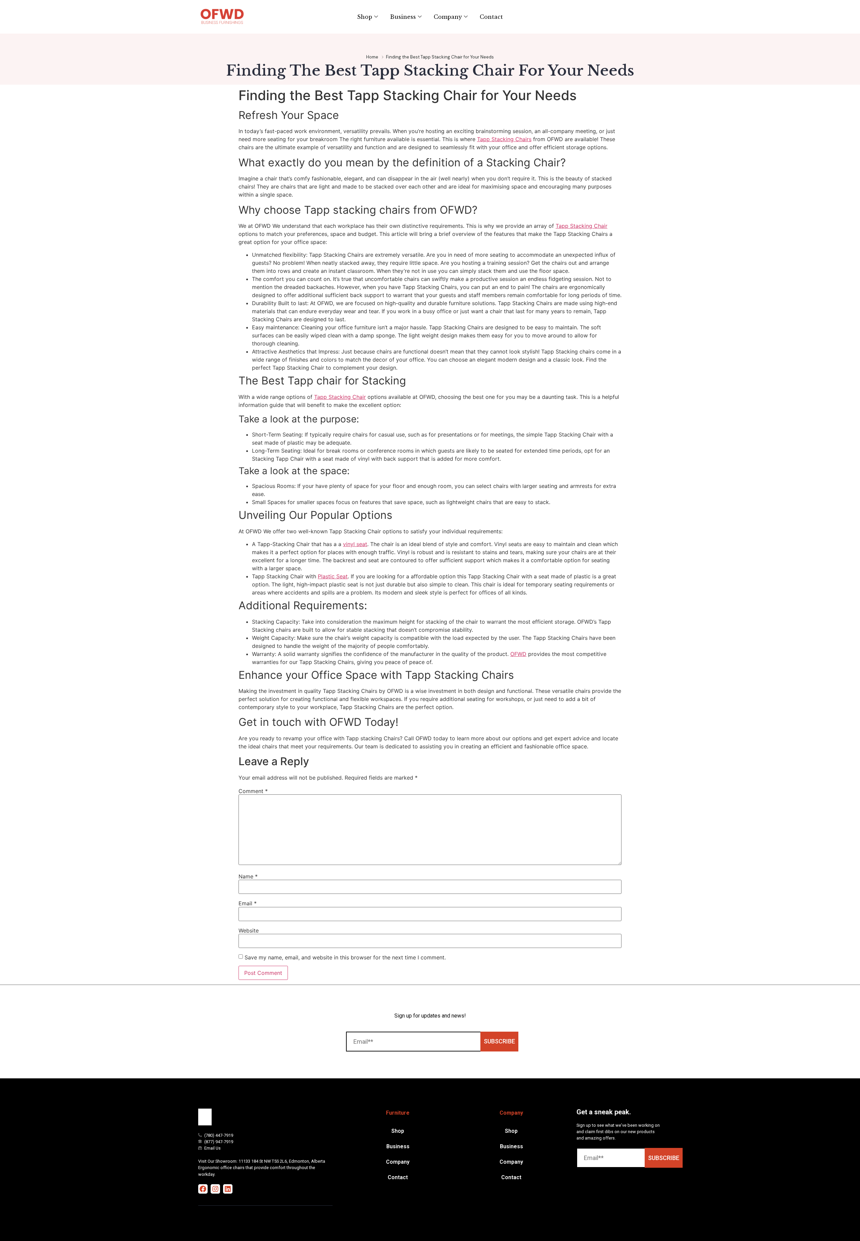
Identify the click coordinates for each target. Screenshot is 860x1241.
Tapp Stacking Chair (581, 225)
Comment (253, 791)
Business (403, 16)
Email (248, 903)
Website (249, 930)
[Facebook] (203, 1189)
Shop (364, 16)
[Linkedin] (227, 1189)
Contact (491, 16)
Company (448, 16)
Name (248, 876)
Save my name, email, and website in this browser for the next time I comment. (345, 957)
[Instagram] (215, 1189)
